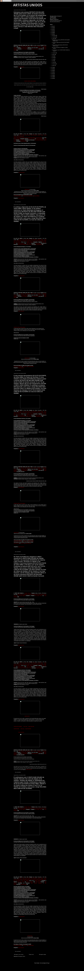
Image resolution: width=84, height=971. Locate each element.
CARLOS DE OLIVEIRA (18, 366)
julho (53, 56)
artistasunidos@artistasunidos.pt (56, 20)
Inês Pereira (18, 242)
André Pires (28, 243)
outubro (53, 38)
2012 (52, 75)
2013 (52, 73)
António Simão (40, 239)
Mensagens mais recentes (18, 954)
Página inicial (31, 954)
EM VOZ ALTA (27, 189)
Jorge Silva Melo (39, 244)
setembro (54, 52)
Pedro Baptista (24, 753)
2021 (52, 29)
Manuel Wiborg (36, 195)
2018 (52, 34)
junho (53, 57)
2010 (52, 78)
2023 (52, 26)
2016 (52, 68)
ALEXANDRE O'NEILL (18, 195)
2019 (52, 32)
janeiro (53, 65)
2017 (52, 67)
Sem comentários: (18, 201)
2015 (52, 70)
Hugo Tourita (29, 240)
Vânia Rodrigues (34, 239)
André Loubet (19, 136)
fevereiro (54, 63)
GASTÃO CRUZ (16, 543)
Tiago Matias (24, 240)
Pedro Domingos (21, 243)
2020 (52, 30)
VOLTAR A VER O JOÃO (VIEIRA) (30, 81)
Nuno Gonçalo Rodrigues (22, 244)
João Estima (41, 240)
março (53, 62)
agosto (53, 54)
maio (53, 59)
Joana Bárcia (27, 239)
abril (53, 60)
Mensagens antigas (42, 954)
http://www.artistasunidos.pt (55, 21)
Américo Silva (21, 239)
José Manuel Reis (24, 752)
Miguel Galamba (30, 242)
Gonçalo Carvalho (35, 240)
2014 (52, 72)
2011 (52, 76)
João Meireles (31, 195)
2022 (52, 27)
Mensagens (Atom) (21, 956)
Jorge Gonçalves (21, 66)
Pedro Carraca (25, 195)
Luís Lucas (23, 543)
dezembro (54, 35)
